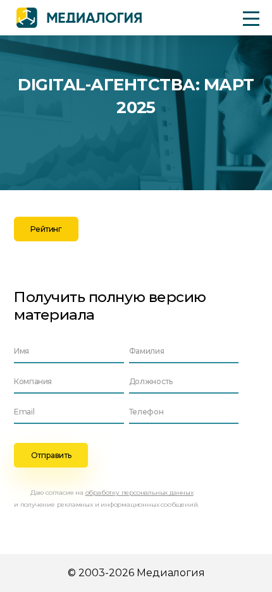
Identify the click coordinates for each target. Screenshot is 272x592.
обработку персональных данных (139, 492)
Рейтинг (45, 229)
